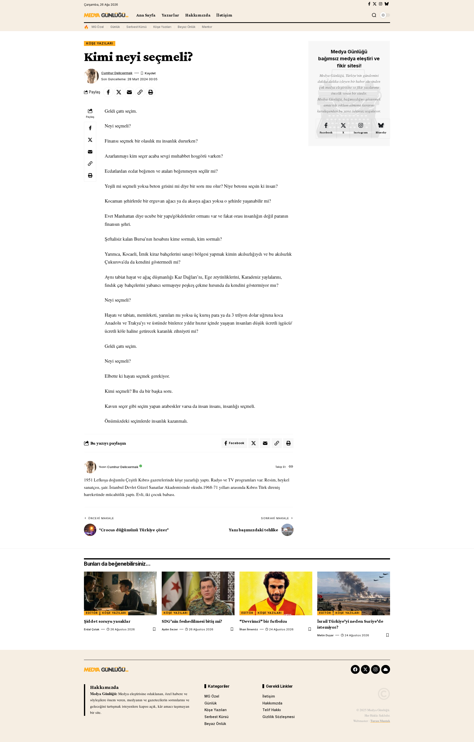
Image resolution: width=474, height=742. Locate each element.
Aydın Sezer (170, 629)
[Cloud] (385, 669)
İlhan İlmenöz (248, 629)
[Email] (129, 92)
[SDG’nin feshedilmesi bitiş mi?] (198, 593)
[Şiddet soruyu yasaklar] (120, 593)
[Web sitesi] (291, 467)
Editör (92, 613)
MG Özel (98, 27)
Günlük (115, 27)
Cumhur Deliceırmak (116, 73)
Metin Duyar (325, 635)
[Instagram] (380, 4)
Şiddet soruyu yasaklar (107, 621)
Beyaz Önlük (186, 27)
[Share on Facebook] (108, 92)
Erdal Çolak (91, 629)
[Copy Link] (140, 92)
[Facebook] (369, 4)
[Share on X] (119, 92)
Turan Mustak (380, 720)
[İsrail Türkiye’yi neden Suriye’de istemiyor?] (353, 593)
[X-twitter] (365, 669)
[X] (375, 4)
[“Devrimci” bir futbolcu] (275, 593)
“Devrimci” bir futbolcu (263, 621)
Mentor (207, 27)
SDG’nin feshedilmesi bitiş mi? (192, 621)
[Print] (151, 92)
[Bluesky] (386, 4)
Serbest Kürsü (136, 27)
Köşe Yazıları (162, 27)
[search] (374, 15)
